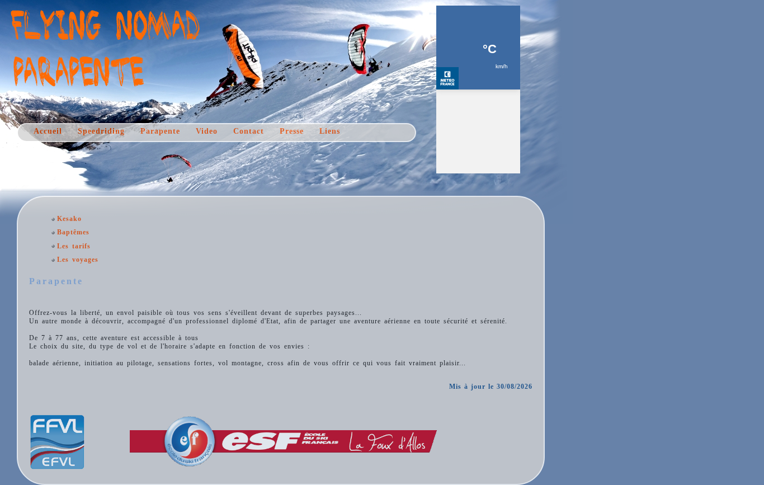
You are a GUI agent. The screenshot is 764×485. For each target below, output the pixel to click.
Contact (248, 131)
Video (207, 131)
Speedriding (101, 131)
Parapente (160, 131)
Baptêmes (73, 232)
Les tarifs (74, 246)
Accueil (48, 131)
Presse (292, 131)
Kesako (69, 219)
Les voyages (77, 259)
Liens (329, 131)
